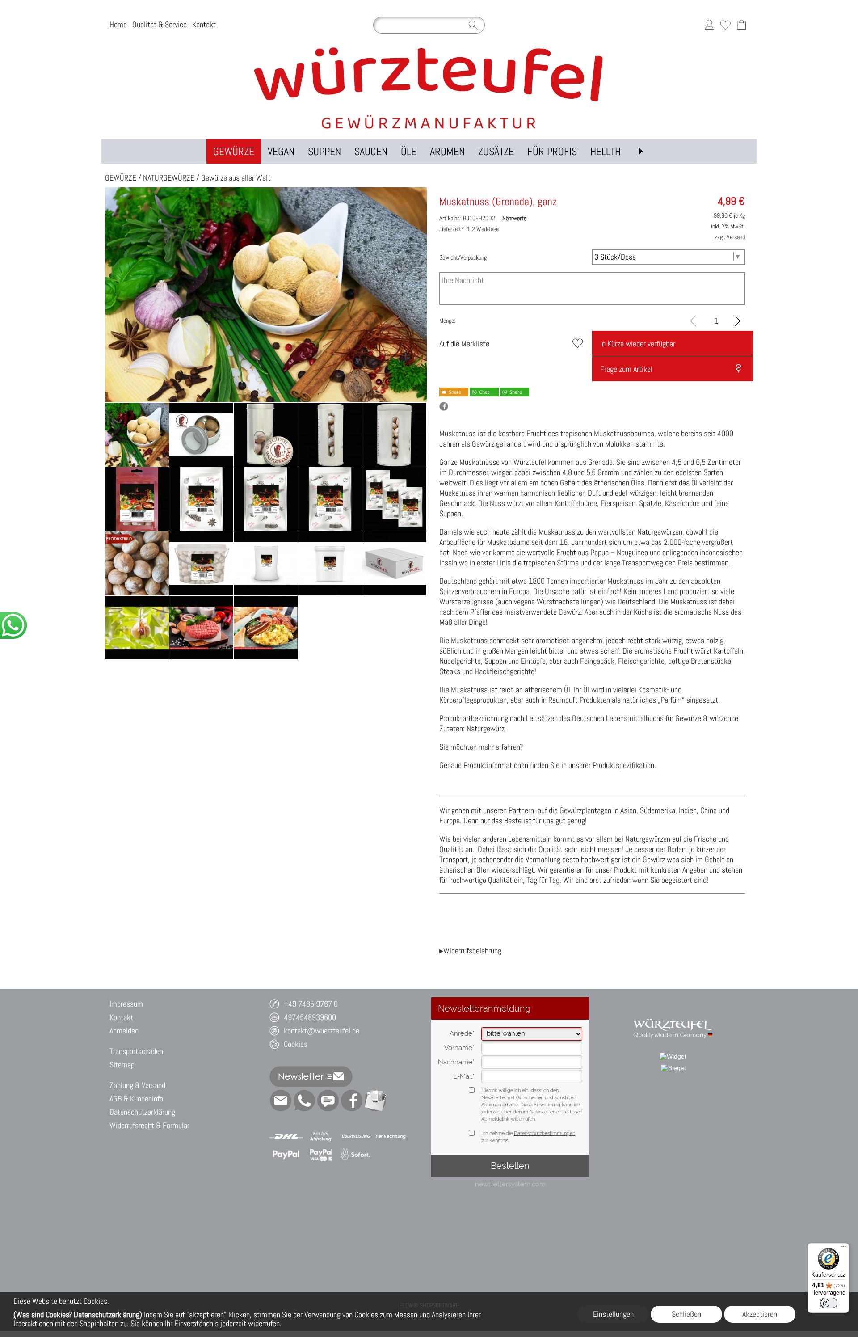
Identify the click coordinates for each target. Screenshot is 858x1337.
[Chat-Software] (328, 1100)
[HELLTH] (605, 151)
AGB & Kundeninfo (136, 1098)
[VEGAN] (281, 151)
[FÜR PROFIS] (552, 151)
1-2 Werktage (469, 229)
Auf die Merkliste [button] (464, 343)
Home (118, 25)
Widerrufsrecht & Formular (149, 1125)
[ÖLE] (408, 151)
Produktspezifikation (623, 765)
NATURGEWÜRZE (168, 178)
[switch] (828, 1303)
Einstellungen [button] (613, 1314)
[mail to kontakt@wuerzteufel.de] (280, 1100)
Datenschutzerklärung (142, 1112)
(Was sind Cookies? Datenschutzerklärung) (77, 1314)
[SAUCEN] (371, 151)
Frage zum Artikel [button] (626, 369)
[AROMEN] (447, 151)
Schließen (686, 1314)
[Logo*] (429, 48)
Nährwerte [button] (514, 218)
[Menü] (843, 1248)
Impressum (126, 1004)
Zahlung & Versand (137, 1085)
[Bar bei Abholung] (321, 1136)
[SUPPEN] (324, 151)
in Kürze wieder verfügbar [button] (637, 343)
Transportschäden (136, 1051)
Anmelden (124, 1030)
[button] (640, 151)
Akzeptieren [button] (759, 1314)
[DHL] (286, 1136)
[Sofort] (356, 1154)
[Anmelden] (709, 25)
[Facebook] (352, 1100)
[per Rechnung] (391, 1136)
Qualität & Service (159, 25)
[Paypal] (286, 1154)
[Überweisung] (356, 1136)
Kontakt (204, 25)
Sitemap (122, 1064)
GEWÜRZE (120, 178)
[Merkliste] (725, 25)
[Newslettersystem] (375, 1100)
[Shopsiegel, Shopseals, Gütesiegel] (673, 1056)
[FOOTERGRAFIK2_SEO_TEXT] (673, 1014)
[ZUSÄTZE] (496, 151)
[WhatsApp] (304, 1100)
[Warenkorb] (741, 25)
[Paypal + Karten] (321, 1154)
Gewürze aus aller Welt (235, 178)
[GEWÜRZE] (233, 151)
